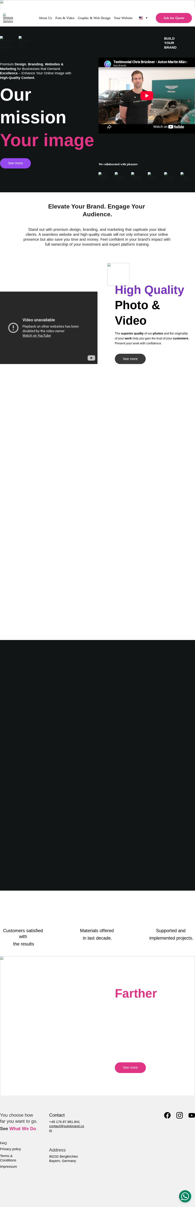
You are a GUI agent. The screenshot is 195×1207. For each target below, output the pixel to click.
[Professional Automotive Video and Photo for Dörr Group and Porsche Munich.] (120, 176)
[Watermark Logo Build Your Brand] (7, 43)
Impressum (8, 1167)
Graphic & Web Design (94, 18)
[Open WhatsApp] (185, 1196)
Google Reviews (97, 873)
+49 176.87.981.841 (64, 1122)
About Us (45, 18)
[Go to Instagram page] (179, 1115)
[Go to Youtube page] (192, 1115)
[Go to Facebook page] (167, 1115)
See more (15, 163)
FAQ (3, 1143)
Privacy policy (10, 1149)
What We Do (22, 1128)
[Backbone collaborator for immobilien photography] (136, 176)
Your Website (123, 18)
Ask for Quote (173, 18)
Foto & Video (64, 18)
